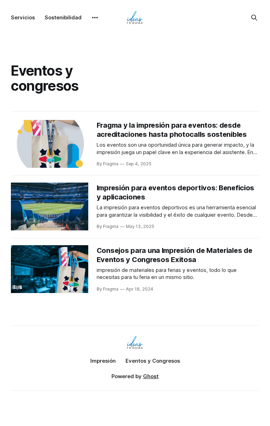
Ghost (151, 376)
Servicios (23, 17)
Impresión (103, 360)
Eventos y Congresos (153, 360)
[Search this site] (254, 17)
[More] (95, 17)
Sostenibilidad (63, 17)
